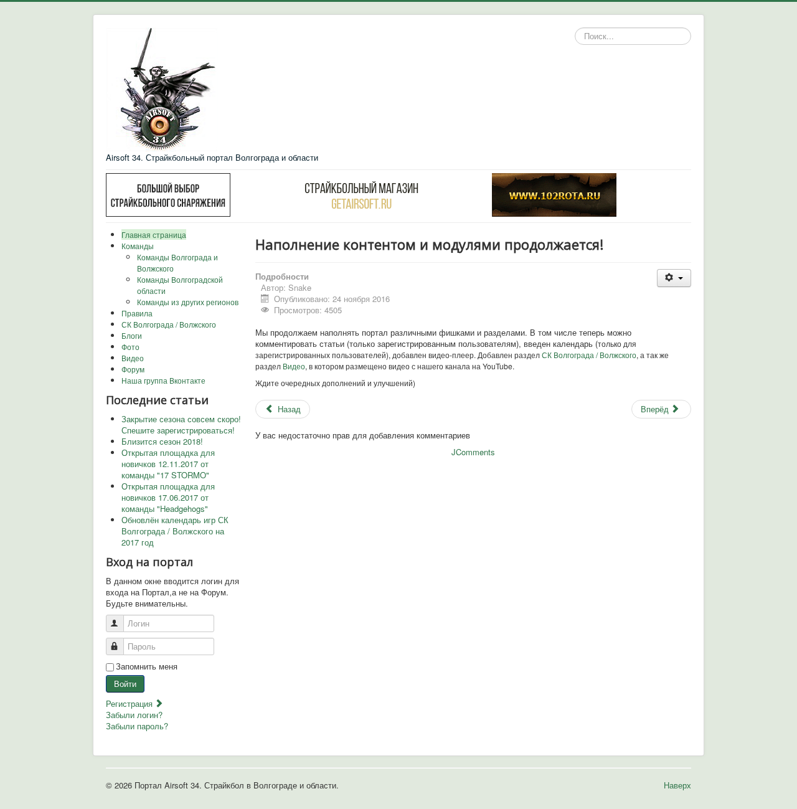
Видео (132, 357)
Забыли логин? (134, 715)
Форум (132, 369)
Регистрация (130, 703)
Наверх (677, 785)
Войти (125, 683)
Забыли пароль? (137, 726)
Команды (137, 245)
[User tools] (674, 278)
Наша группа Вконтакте (163, 380)
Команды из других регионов (187, 301)
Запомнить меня (146, 666)
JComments (473, 452)
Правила (137, 313)
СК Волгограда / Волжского (168, 324)
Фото (130, 346)
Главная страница (153, 234)
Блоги (131, 335)
